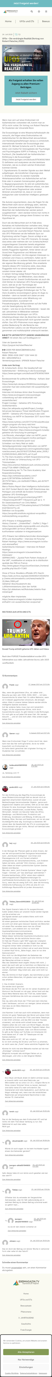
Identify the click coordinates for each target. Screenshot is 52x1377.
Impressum (43, 1373)
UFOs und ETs (27, 21)
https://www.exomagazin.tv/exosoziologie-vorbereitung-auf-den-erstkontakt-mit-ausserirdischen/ (21, 397)
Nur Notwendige (26, 1359)
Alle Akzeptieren (26, 1352)
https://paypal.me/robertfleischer (17, 345)
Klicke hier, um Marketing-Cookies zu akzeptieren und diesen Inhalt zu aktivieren (26, 58)
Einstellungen (26, 1367)
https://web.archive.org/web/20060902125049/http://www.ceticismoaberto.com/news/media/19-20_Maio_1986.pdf (25, 578)
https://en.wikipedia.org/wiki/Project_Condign (22, 408)
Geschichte (26, 1324)
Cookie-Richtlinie (12, 1373)
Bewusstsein (26, 1306)
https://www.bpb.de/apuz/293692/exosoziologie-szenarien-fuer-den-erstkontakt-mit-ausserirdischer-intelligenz (26, 387)
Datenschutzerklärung (28, 1373)
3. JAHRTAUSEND (26, 1318)
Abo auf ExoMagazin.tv (29, 338)
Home (8, 21)
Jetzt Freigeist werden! (26, 3)
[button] (31, 11)
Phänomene (26, 1312)
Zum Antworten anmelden (11, 723)
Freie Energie (26, 1330)
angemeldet (16, 1267)
